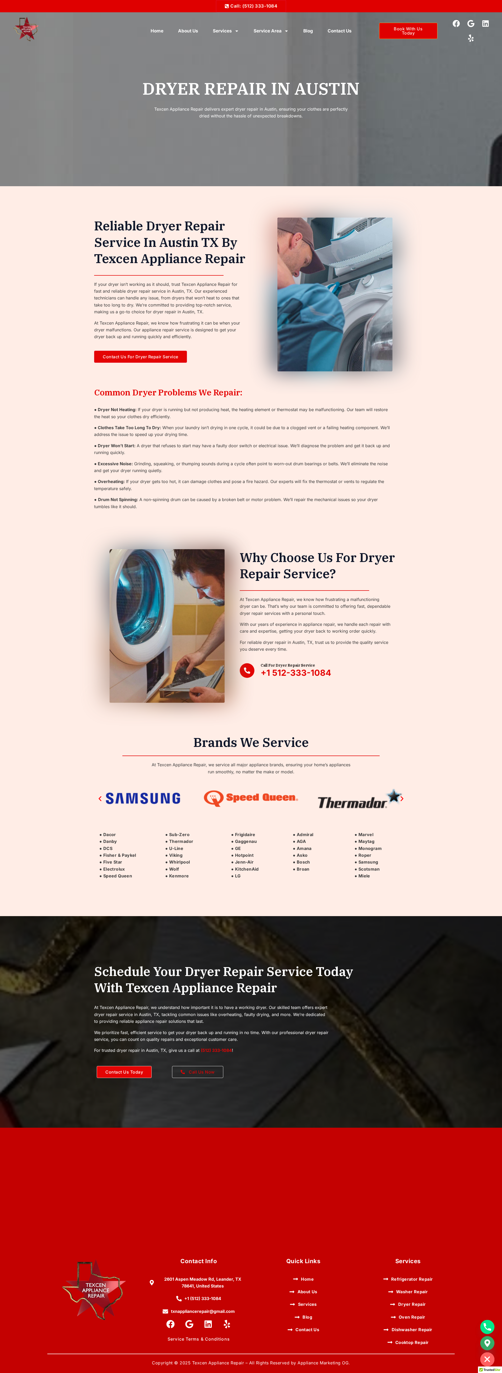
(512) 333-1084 (216, 1050)
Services (222, 30)
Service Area (268, 30)
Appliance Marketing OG (323, 1362)
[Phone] (487, 1327)
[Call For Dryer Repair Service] (247, 670)
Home (157, 30)
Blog (308, 30)
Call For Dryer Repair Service (288, 665)
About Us (188, 30)
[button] (100, 799)
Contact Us (340, 30)
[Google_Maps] (487, 1343)
